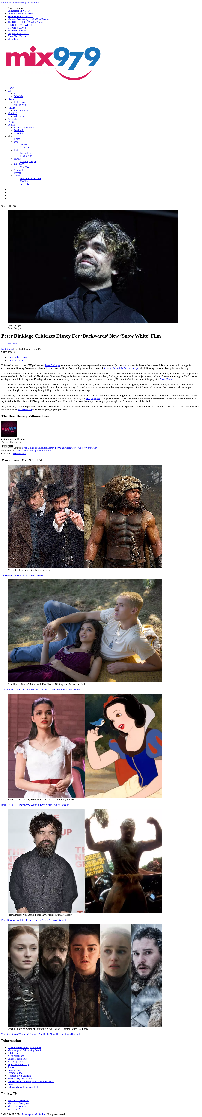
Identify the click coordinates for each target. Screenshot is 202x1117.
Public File (13, 1053)
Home (11, 88)
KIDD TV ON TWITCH (20, 25)
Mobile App (20, 105)
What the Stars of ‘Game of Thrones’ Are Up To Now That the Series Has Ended (41, 1034)
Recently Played (22, 110)
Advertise (19, 133)
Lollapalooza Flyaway (19, 10)
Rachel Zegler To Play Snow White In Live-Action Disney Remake (35, 804)
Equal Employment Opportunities (24, 1047)
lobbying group (93, 398)
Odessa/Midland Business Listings (25, 1087)
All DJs (17, 93)
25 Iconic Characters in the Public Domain (22, 575)
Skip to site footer (30, 2)
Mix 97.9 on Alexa (17, 30)
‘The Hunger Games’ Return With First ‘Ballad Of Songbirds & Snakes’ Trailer (40, 689)
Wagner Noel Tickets (18, 33)
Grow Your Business (18, 36)
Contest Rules (14, 1070)
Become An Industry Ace (20, 16)
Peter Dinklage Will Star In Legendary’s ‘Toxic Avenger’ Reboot (33, 920)
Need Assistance (16, 1056)
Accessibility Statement (19, 1075)
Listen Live (19, 102)
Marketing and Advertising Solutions (26, 1050)
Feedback (19, 130)
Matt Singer (7, 349)
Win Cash (19, 116)
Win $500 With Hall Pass (20, 13)
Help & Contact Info (24, 127)
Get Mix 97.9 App (17, 27)
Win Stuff (12, 113)
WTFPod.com (25, 409)
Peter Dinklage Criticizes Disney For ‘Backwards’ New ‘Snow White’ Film (59, 447)
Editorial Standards (17, 1058)
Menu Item (13, 39)
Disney (18, 450)
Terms (11, 1067)
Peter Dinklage (52, 365)
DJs (9, 90)
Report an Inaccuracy (18, 1064)
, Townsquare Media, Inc (32, 1114)
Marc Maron (166, 379)
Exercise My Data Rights (20, 1078)
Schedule (18, 96)
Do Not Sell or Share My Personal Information (31, 1081)
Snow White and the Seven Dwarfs (121, 368)
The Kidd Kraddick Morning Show (25, 22)
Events (11, 121)
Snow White (45, 450)
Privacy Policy (15, 1073)
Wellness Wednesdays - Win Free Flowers (28, 19)
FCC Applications (17, 1061)
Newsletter (13, 119)
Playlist (11, 107)
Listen (11, 99)
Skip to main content (11, 2)
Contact (11, 124)
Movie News (19, 453)
